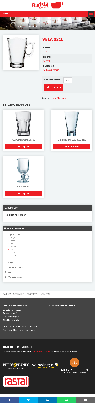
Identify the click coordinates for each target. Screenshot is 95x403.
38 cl (45, 51)
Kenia (14, 256)
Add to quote (53, 87)
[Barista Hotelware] (47, 5)
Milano (12, 241)
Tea (9, 272)
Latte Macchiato (59, 98)
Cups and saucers (16, 234)
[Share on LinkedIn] (47, 400)
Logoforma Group (41, 351)
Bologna (13, 238)
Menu (6, 13)
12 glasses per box (51, 69)
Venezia (13, 247)
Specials (13, 249)
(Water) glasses (15, 277)
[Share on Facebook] (9, 400)
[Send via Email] (85, 400)
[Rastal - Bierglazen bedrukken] (17, 381)
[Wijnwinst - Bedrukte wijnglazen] (46, 365)
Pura (13, 253)
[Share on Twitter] (28, 400)
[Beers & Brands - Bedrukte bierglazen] (17, 365)
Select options (23, 146)
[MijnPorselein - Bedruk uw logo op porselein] (75, 365)
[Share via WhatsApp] (66, 400)
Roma (12, 244)
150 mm (46, 60)
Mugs (10, 262)
